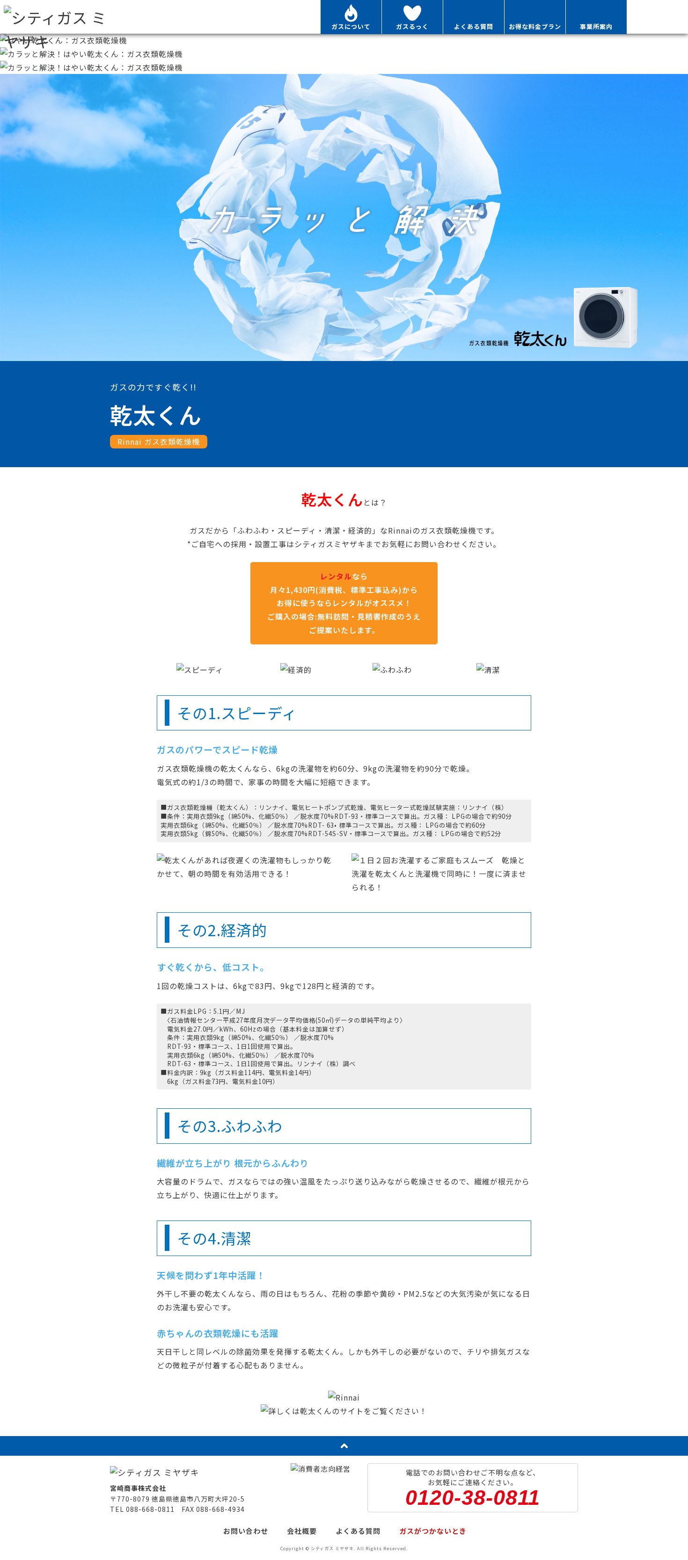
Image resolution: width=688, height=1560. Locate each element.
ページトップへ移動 (344, 1446)
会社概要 (302, 1531)
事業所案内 (596, 26)
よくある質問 (473, 26)
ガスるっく (412, 26)
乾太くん (657, 17)
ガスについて (351, 26)
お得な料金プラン (535, 26)
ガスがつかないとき (433, 1531)
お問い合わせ (245, 1531)
